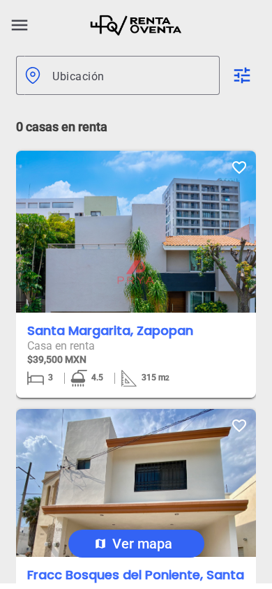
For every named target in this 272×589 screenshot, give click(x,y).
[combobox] (130, 75)
